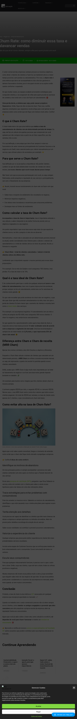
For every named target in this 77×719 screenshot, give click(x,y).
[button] (74, 688)
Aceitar (38, 706)
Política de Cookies (36, 716)
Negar (38, 712)
